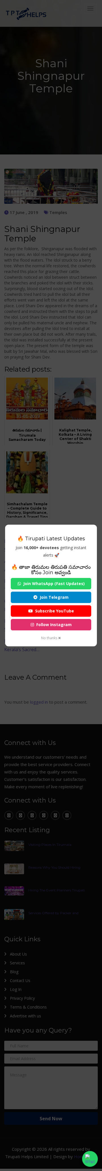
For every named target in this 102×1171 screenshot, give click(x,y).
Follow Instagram (54, 624)
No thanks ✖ (51, 638)
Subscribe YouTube (54, 611)
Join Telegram (54, 597)
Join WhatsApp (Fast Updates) (54, 583)
